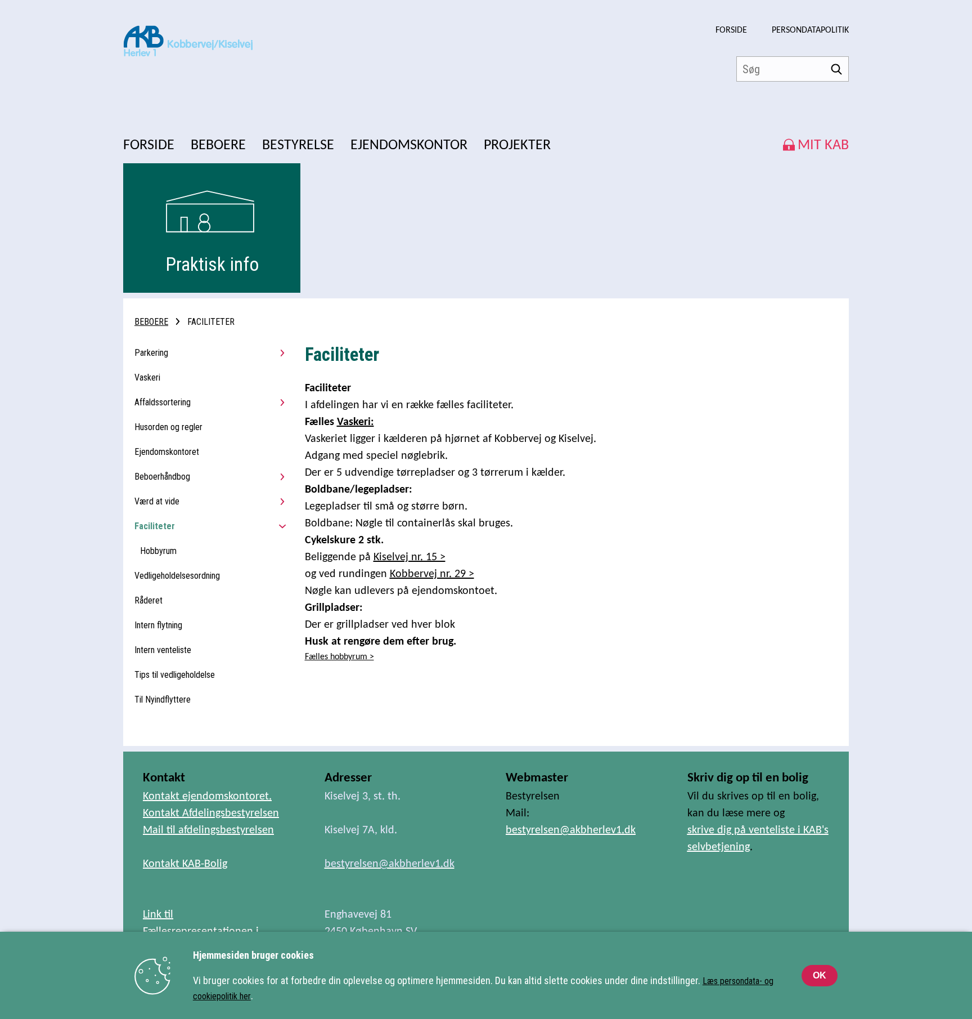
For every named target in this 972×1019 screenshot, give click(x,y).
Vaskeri (147, 377)
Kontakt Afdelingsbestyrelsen (211, 813)
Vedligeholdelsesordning (177, 575)
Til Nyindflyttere (162, 699)
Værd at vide (156, 501)
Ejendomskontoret (166, 451)
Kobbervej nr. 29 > (432, 574)
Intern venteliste (162, 650)
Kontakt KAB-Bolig (185, 864)
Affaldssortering (162, 402)
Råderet (148, 600)
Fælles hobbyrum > (339, 657)
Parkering (151, 352)
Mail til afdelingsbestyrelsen (208, 830)
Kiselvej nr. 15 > (410, 557)
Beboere (151, 321)
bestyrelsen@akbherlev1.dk (571, 830)
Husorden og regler (168, 427)
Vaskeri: (355, 422)
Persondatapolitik (810, 30)
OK (819, 975)
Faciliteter (154, 526)
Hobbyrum (158, 551)
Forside (731, 30)
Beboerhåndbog (162, 476)
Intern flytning (158, 625)
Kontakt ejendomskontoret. (207, 796)
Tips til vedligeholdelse (174, 674)
